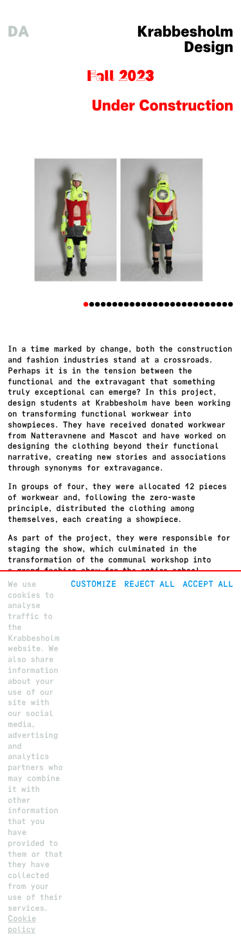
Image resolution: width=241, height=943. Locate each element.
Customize (93, 584)
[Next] (216, 221)
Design (208, 47)
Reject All (149, 584)
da (19, 31)
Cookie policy (22, 923)
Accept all (208, 584)
